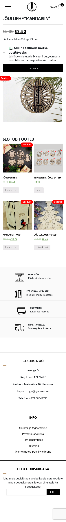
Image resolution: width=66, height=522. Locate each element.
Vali (39, 190)
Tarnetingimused (33, 439)
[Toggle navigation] (8, 7)
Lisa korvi (32, 68)
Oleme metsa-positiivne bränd (33, 451)
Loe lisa (52, 60)
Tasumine (33, 445)
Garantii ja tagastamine (33, 428)
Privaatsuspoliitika (33, 434)
